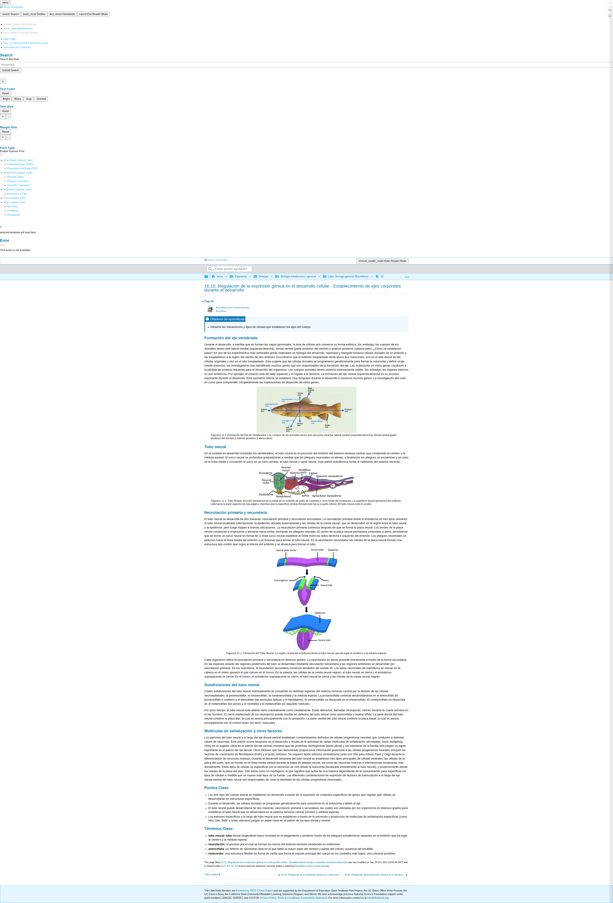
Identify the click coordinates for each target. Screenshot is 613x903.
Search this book (9, 59)
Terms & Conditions (288, 897)
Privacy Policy (268, 897)
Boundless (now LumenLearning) (232, 307)
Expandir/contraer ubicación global (407, 275)
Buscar (210, 269)
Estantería (241, 276)
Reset (5, 93)
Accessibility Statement (314, 897)
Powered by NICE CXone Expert (254, 890)
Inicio (219, 276)
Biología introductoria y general (298, 276)
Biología (263, 276)
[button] (13, 210)
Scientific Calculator (18, 185)
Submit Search (10, 70)
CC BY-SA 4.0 (230, 866)
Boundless (221, 311)
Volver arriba (210, 874)
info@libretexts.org (378, 897)
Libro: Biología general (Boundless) (348, 276)
